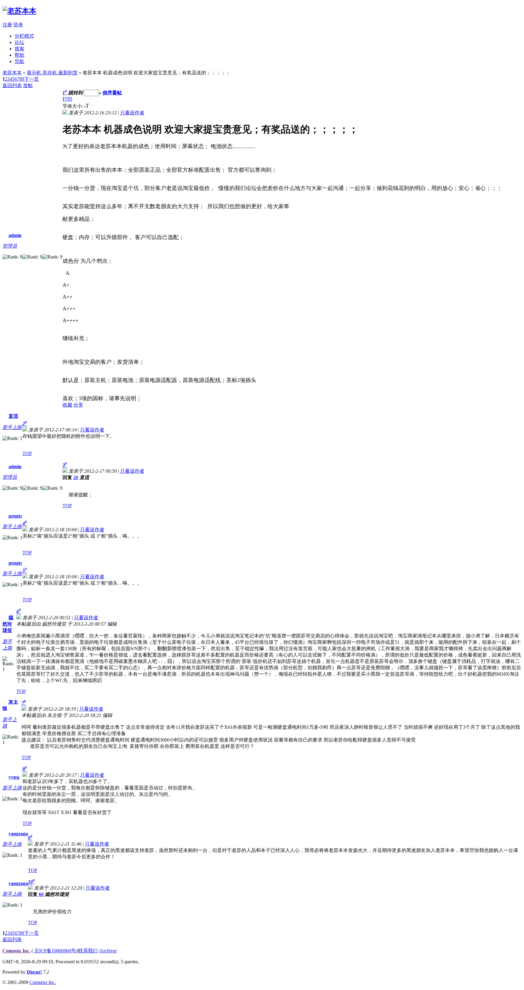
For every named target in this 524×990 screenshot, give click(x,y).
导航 (19, 61)
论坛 (19, 42)
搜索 (19, 48)
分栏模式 (24, 36)
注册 (7, 24)
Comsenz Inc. (16, 950)
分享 (78, 404)
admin (15, 235)
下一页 (31, 79)
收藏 (67, 404)
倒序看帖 (112, 92)
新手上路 (12, 427)
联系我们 (88, 950)
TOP (27, 453)
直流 (13, 416)
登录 (18, 24)
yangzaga (18, 833)
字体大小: (73, 106)
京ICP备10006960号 (55, 950)
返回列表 (12, 85)
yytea (13, 777)
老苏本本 (12, 72)
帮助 (19, 55)
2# (75, 477)
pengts (15, 516)
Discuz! (34, 972)
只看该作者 (132, 112)
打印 (67, 99)
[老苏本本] (19, 11)
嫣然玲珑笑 (7, 624)
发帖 (28, 85)
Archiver (108, 950)
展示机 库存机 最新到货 (52, 72)
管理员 (9, 245)
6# (41, 894)
